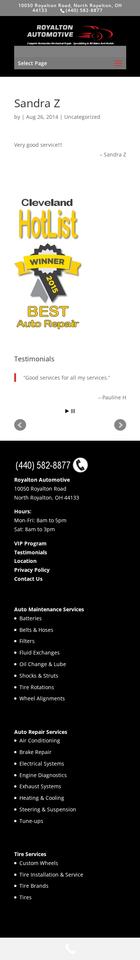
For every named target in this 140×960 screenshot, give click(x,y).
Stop (73, 411)
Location (25, 560)
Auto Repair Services (40, 731)
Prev (20, 425)
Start (67, 411)
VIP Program (30, 543)
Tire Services (30, 854)
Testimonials (30, 552)
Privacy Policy (32, 569)
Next (120, 425)
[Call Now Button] (70, 949)
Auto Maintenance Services (49, 609)
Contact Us (28, 578)
